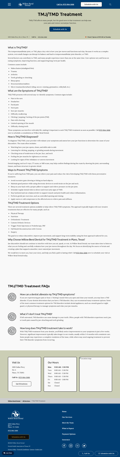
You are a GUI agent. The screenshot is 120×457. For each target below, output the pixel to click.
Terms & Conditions (23, 449)
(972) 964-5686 (42, 37)
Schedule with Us (91, 4)
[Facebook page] (64, 446)
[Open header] (10, 4)
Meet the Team (68, 423)
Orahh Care (38, 449)
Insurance (66, 440)
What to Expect (68, 428)
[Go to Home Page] (25, 4)
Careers (32, 449)
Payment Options (69, 434)
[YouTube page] (77, 446)
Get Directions (21, 384)
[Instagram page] (71, 446)
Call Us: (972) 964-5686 (65, 4)
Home (64, 411)
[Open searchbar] (110, 4)
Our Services (67, 417)
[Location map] (96, 374)
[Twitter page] (84, 446)
